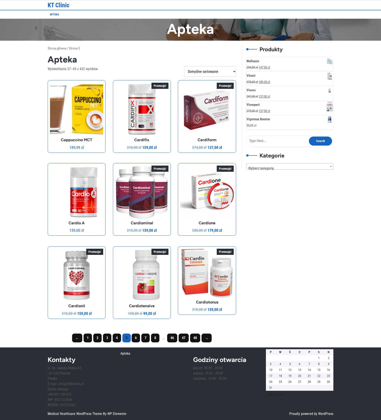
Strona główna (57, 48)
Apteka (54, 14)
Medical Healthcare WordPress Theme (75, 414)
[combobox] (289, 166)
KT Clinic (58, 5)
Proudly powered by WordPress (311, 414)
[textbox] (290, 168)
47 (183, 338)
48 (195, 338)
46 (172, 338)
